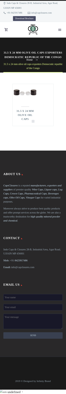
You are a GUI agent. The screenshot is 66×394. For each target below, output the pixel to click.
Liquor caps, (51, 189)
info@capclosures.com (41, 13)
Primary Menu (60, 29)
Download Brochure (24, 18)
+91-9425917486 (14, 13)
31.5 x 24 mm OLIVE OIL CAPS (25, 115)
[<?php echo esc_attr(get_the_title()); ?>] (33, 121)
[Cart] (6, 30)
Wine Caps (37, 189)
